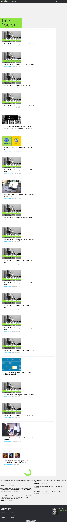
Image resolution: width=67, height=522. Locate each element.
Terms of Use (34, 520)
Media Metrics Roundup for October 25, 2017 (18, 394)
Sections (14, 1)
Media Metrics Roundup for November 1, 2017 (19, 350)
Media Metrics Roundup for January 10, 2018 (18, 105)
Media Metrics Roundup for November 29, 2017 (17, 261)
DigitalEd (12, 517)
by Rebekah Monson (8, 464)
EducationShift (3, 512)
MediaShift (6, 509)
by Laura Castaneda (7, 130)
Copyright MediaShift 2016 (30, 521)
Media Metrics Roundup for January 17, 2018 (18, 85)
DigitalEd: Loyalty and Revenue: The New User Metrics (49, 492)
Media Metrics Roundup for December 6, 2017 (19, 239)
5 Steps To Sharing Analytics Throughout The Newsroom (19, 438)
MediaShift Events (14, 515)
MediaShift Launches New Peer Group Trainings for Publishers (48, 486)
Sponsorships (13, 514)
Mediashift (5, 1)
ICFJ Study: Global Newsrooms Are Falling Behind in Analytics (17, 373)
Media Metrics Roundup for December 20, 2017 (17, 170)
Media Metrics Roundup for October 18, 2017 (18, 415)
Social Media (3, 514)
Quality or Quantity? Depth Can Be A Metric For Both (18, 148)
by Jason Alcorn (7, 45)
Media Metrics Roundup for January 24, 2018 (18, 64)
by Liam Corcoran (7, 441)
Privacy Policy (28, 520)
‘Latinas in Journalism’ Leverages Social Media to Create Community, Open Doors (17, 127)
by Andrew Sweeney (7, 151)
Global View (3, 517)
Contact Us (12, 512)
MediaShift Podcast (14, 518)
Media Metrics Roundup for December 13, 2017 (17, 218)
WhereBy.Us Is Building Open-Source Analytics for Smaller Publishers (16, 461)
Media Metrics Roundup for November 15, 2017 (17, 306)
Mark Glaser (62, 510)
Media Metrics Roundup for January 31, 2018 (18, 43)
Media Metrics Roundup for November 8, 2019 (17, 328)
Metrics (2, 511)
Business (2, 515)
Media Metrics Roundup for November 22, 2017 (17, 283)
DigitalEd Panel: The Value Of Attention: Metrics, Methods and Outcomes (50, 481)
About (12, 511)
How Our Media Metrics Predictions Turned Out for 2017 (18, 195)
